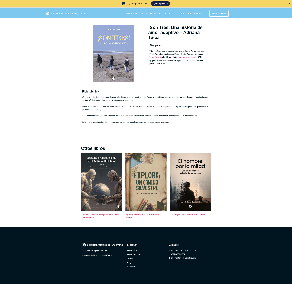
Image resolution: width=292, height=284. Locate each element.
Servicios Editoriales (149, 13)
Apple (188, 57)
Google (194, 57)
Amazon (182, 57)
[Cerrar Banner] (289, 3)
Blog (189, 13)
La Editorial (179, 13)
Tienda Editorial (155, 57)
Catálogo (167, 13)
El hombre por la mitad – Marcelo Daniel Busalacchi (187, 215)
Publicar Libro (131, 13)
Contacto (198, 13)
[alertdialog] (146, 3)
